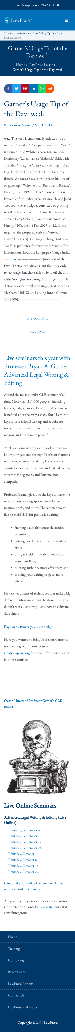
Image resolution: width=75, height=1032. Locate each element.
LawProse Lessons (20, 983)
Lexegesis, (46, 906)
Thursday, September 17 (25, 841)
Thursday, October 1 (22, 853)
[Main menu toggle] (66, 20)
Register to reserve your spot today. (28, 626)
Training (14, 948)
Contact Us (16, 995)
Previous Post (37, 318)
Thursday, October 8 (22, 859)
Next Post (37, 332)
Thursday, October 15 (23, 865)
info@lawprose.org (27, 5)
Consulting (16, 960)
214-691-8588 (50, 5)
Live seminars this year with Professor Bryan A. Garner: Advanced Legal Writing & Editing (37, 370)
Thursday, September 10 (25, 835)
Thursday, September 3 (24, 830)
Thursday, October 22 (23, 871)
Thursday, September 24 (25, 847)
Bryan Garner (17, 971)
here (14, 259)
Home (12, 936)
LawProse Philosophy (23, 1007)
